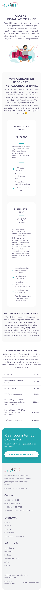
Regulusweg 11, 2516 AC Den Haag (20, 510)
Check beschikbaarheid (20, 454)
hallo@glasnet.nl (13, 503)
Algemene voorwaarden (9, 582)
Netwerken (8, 551)
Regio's (7, 565)
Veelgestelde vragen (12, 558)
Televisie (7, 526)
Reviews (7, 555)
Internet (7, 522)
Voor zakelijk (9, 533)
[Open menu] (38, 4)
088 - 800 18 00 (13, 500)
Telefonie (7, 529)
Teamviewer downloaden (14, 536)
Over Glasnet (9, 548)
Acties (6, 562)
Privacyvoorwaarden (31, 582)
